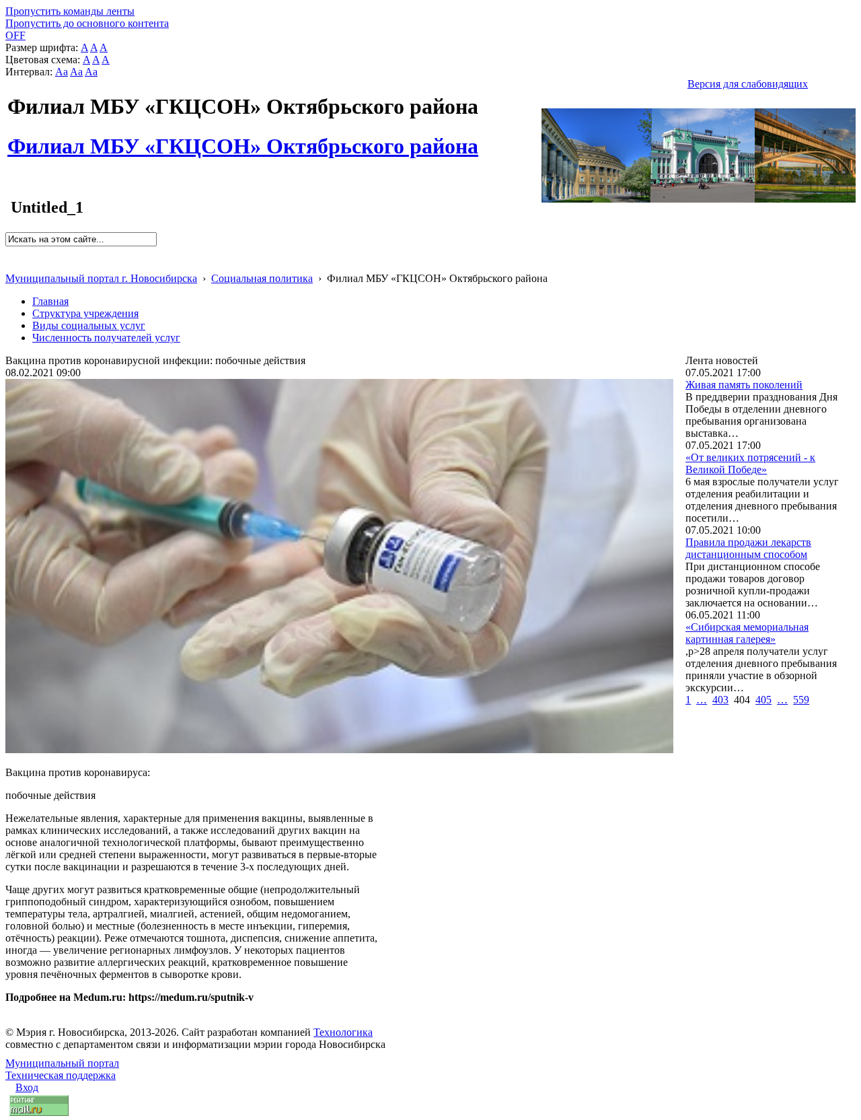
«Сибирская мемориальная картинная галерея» (747, 633)
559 (801, 699)
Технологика (343, 1032)
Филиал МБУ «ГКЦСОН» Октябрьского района (242, 138)
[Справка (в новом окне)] (11, 264)
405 (763, 699)
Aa (61, 71)
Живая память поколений (743, 384)
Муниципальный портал (62, 1063)
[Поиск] (9, 252)
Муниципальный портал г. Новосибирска (101, 278)
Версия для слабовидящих (747, 84)
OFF (15, 35)
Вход (26, 1087)
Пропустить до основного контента (87, 23)
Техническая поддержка (60, 1075)
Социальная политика (262, 278)
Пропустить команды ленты (70, 11)
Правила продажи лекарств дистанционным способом (748, 548)
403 (720, 699)
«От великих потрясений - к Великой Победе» (750, 463)
